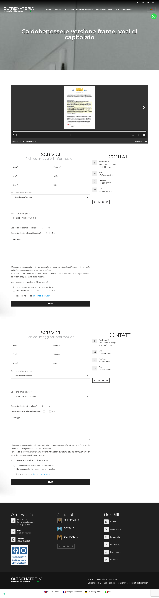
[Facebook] (137, 2)
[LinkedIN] (147, 2)
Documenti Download (84, 9)
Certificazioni (69, 9)
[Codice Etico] (126, 559)
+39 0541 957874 (105, 191)
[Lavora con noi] (126, 553)
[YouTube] (153, 2)
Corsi (117, 9)
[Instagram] (142, 2)
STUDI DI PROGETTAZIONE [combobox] (24, 218)
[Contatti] (126, 523)
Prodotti (58, 9)
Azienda (49, 9)
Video (110, 9)
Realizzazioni (101, 9)
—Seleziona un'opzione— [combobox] (23, 197)
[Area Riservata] (126, 531)
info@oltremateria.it (106, 175)
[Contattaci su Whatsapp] (154, 19)
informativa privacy (41, 296)
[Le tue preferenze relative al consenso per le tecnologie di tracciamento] (4, 594)
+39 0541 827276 (105, 183)
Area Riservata (126, 9)
